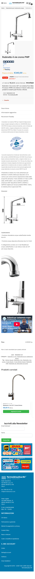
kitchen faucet (9, 360)
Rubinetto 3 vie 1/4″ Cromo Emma (12, 405)
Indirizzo (3, 556)
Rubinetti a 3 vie (7, 403)
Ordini (3, 548)
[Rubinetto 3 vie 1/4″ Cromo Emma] (16, 387)
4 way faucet (9, 362)
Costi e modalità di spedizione (10, 538)
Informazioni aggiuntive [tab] (8, 112)
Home (2, 8)
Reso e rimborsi (5, 534)
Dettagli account (6, 552)
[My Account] (27, 3)
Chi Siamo (4, 517)
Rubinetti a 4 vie (12, 356)
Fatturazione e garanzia (8, 522)
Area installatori (5, 561)
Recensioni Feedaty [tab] (7, 116)
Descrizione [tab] (5, 108)
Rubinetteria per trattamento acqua (15, 8)
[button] (30, 3)
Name (3, 432)
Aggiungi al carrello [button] (16, 411)
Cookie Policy (5, 530)
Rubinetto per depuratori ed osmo (18, 363)
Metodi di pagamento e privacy (10, 526)
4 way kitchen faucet (20, 362)
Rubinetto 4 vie (18, 360)
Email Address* (5, 426)
